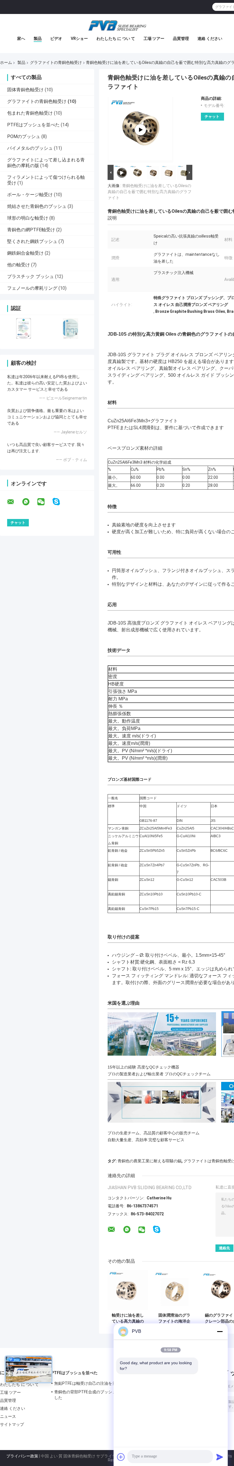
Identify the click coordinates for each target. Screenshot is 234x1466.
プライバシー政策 (22, 1456)
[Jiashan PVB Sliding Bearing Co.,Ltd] (117, 25)
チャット (212, 116)
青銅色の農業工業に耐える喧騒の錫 (149, 1161)
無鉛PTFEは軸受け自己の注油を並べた (89, 1383)
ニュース (8, 1416)
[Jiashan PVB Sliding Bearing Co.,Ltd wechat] (44, 501)
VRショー (79, 38)
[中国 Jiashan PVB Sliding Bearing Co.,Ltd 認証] (23, 328)
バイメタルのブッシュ (30, 148)
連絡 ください (209, 38)
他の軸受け (18, 264)
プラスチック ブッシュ (30, 276)
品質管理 (181, 38)
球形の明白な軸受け (27, 218)
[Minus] (219, 1331)
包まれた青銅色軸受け (30, 113)
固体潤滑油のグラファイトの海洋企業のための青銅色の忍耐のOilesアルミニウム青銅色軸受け (174, 1318)
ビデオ (56, 38)
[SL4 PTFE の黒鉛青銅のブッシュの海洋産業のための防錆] (140, 130)
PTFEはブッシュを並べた (33, 124)
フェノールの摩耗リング (32, 288)
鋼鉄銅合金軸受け (25, 253)
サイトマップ (12, 1424)
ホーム (6, 62)
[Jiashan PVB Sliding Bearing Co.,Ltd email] (14, 501)
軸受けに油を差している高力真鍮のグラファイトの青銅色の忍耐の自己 (128, 1318)
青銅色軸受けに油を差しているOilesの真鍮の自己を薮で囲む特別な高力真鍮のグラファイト (149, 191)
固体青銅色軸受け (25, 89)
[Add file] (121, 1457)
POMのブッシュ (23, 136)
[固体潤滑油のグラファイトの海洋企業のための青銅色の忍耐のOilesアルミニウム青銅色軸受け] (174, 1290)
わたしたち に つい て (115, 38)
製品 (38, 38)
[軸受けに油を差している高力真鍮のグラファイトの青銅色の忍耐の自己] (128, 1290)
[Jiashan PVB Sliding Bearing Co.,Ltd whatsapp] (29, 501)
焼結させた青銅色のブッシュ (36, 206)
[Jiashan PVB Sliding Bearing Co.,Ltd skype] (60, 501)
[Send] (219, 1457)
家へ (21, 38)
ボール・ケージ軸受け (30, 194)
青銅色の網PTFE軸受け (31, 229)
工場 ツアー (154, 38)
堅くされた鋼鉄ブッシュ (32, 241)
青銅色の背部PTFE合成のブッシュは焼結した (91, 1395)
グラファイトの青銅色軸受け (56, 62)
